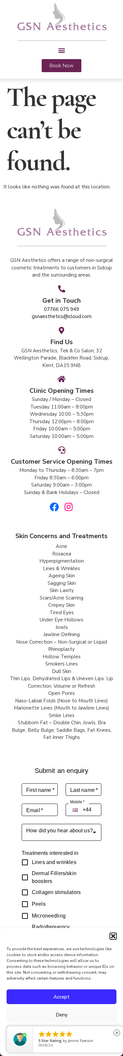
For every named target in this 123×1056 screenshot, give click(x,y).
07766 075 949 (61, 309)
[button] (113, 936)
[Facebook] (54, 507)
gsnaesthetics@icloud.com (62, 316)
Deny (62, 1015)
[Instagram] (68, 507)
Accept (61, 997)
